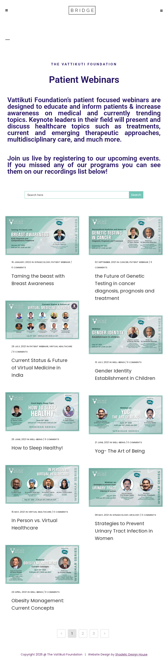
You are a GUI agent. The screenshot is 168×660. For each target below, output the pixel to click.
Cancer (124, 262)
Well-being (118, 362)
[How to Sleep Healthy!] (42, 411)
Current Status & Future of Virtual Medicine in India (39, 367)
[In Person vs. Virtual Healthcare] (42, 484)
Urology (134, 515)
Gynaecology (42, 262)
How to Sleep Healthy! (37, 448)
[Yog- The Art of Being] (126, 414)
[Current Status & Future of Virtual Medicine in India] (42, 320)
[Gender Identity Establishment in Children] (126, 334)
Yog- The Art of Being (120, 451)
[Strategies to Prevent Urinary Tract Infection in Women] (126, 487)
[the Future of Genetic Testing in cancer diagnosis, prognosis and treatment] (126, 235)
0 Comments (18, 267)
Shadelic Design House (131, 654)
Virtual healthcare (60, 346)
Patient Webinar (60, 262)
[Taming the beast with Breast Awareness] (42, 235)
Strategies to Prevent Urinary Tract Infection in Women (124, 531)
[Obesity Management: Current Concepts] (42, 564)
